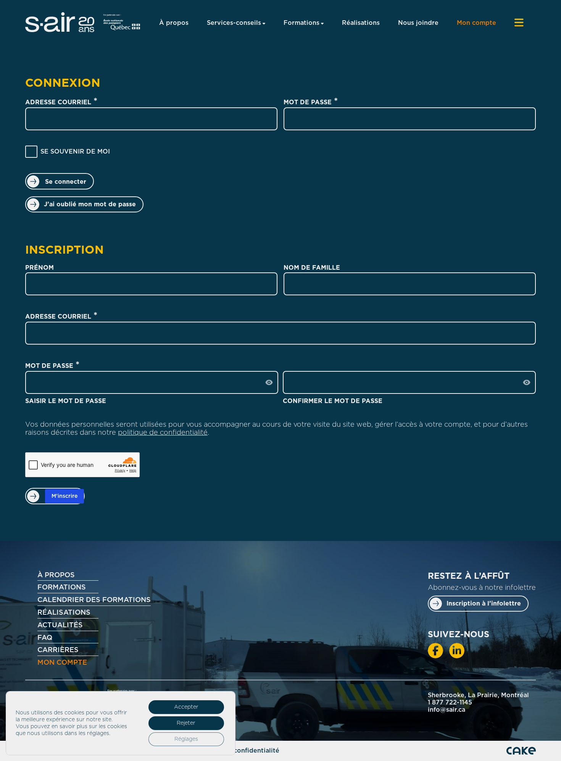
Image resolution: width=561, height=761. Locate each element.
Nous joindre (418, 23)
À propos (174, 23)
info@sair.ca (446, 710)
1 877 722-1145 (450, 702)
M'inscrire (64, 496)
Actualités (60, 625)
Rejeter (186, 723)
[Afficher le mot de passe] (269, 382)
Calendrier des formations (94, 600)
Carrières (58, 650)
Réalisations (361, 23)
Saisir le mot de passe (65, 401)
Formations (301, 23)
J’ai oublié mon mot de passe (90, 204)
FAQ (44, 638)
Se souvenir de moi (75, 152)
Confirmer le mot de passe (332, 401)
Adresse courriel (58, 102)
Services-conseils (234, 23)
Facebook (435, 650)
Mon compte (476, 23)
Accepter (186, 707)
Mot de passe (308, 102)
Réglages (186, 739)
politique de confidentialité (163, 432)
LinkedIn (456, 650)
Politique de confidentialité (236, 751)
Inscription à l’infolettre (484, 604)
